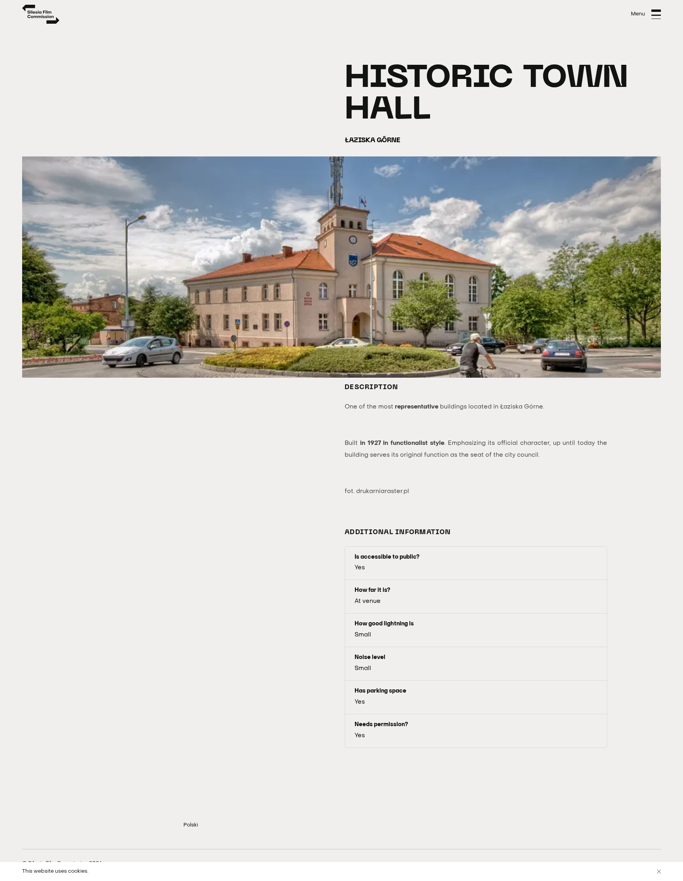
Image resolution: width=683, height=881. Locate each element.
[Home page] (41, 14)
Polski (190, 825)
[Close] (659, 871)
